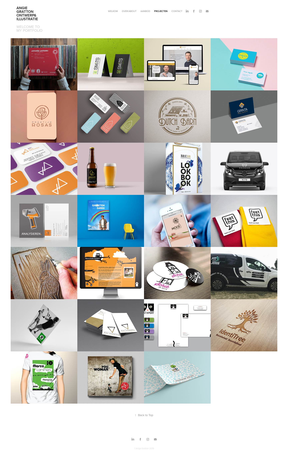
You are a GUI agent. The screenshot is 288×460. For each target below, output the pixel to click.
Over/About (129, 11)
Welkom (113, 11)
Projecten (161, 11)
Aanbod (145, 11)
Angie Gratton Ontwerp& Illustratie (27, 13)
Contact (177, 11)
